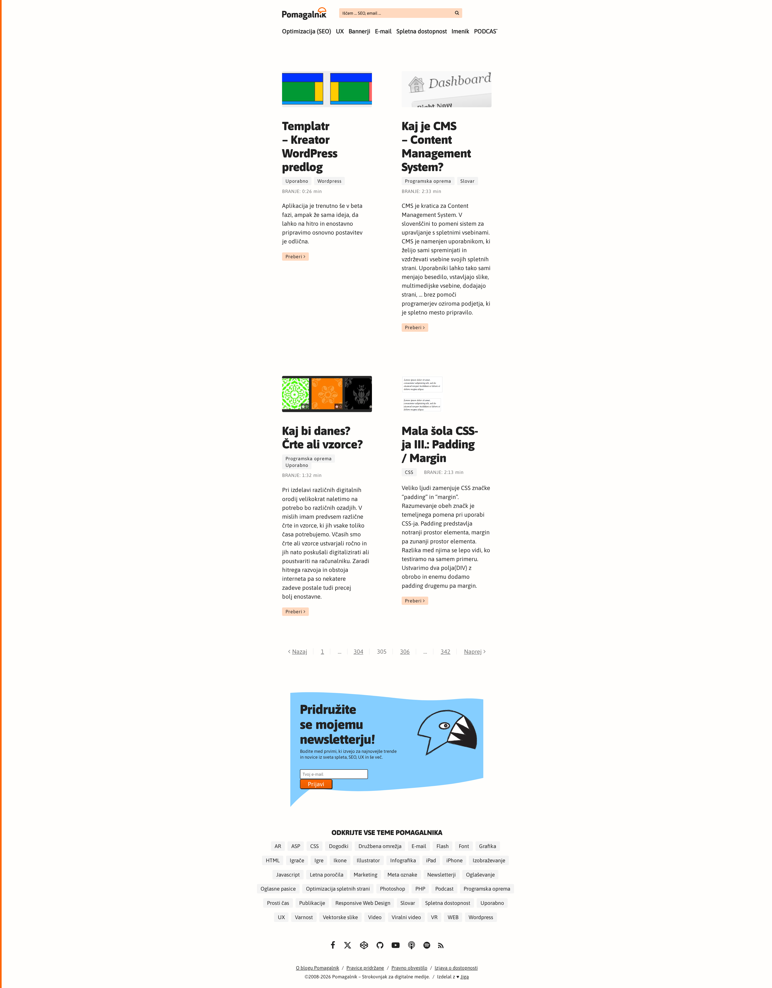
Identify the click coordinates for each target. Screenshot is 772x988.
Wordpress (329, 181)
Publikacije (312, 903)
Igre (318, 860)
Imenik (460, 31)
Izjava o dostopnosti (456, 968)
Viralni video (406, 917)
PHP (420, 889)
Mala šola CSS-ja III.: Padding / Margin (440, 444)
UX (340, 31)
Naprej (473, 651)
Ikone (340, 860)
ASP (295, 846)
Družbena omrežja (379, 846)
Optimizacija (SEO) (306, 31)
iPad (431, 860)
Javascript (288, 875)
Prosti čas (278, 903)
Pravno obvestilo (409, 968)
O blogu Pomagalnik (317, 968)
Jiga (464, 976)
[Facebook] (333, 945)
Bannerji (359, 31)
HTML (273, 860)
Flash (442, 846)
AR (278, 846)
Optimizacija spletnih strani (338, 889)
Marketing (365, 875)
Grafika (487, 846)
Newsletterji (441, 875)
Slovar (467, 181)
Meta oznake (402, 875)
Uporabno (296, 181)
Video (375, 917)
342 (445, 651)
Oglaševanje (480, 875)
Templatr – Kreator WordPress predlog (309, 146)
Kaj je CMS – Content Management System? (436, 146)
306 (405, 651)
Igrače (297, 860)
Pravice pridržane (365, 968)
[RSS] (441, 946)
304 (358, 651)
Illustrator (368, 860)
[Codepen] (364, 945)
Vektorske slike (340, 917)
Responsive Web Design (362, 903)
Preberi (293, 256)
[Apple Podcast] (412, 945)
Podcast (444, 889)
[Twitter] (347, 945)
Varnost (304, 917)
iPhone (454, 860)
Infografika (403, 860)
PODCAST (486, 31)
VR (434, 917)
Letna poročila (326, 875)
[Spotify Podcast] (427, 945)
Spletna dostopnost (421, 31)
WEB (453, 917)
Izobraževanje (489, 860)
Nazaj (299, 651)
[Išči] (457, 13)
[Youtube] (395, 945)
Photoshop (392, 889)
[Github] (380, 945)
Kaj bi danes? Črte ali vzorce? (322, 437)
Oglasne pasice (278, 889)
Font (464, 846)
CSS (409, 472)
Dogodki (338, 846)
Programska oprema (428, 181)
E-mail (383, 31)
